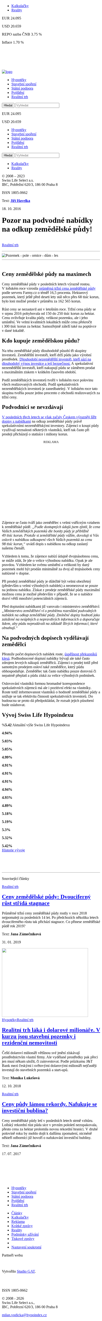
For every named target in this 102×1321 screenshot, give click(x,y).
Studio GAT (26, 1271)
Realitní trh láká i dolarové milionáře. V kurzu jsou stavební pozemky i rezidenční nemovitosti (51, 1036)
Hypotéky (18, 80)
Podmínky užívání (25, 1234)
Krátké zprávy (22, 1226)
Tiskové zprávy (22, 1239)
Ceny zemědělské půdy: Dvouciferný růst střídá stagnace (46, 900)
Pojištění (17, 93)
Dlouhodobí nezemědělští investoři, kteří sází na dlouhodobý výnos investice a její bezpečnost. (46, 361)
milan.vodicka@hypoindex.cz (24, 1315)
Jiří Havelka (20, 201)
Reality (16, 10)
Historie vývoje (13, 850)
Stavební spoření (23, 84)
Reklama (18, 1222)
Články (16, 1213)
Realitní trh (19, 97)
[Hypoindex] (7, 72)
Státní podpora (22, 88)
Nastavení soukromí (26, 1247)
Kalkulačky (20, 6)
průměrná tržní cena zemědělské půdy (67, 288)
